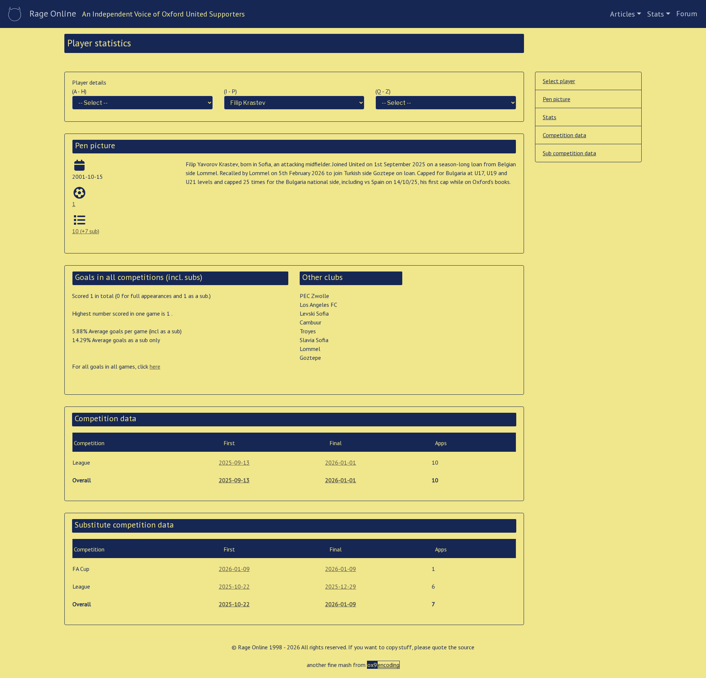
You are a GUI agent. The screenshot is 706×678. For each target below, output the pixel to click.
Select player (559, 81)
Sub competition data (569, 153)
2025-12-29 (340, 586)
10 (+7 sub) (85, 231)
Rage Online (52, 13)
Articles (622, 14)
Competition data (564, 135)
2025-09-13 (234, 462)
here (155, 366)
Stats (655, 14)
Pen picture (556, 99)
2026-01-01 (340, 462)
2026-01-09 (234, 568)
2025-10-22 (234, 586)
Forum (686, 13)
